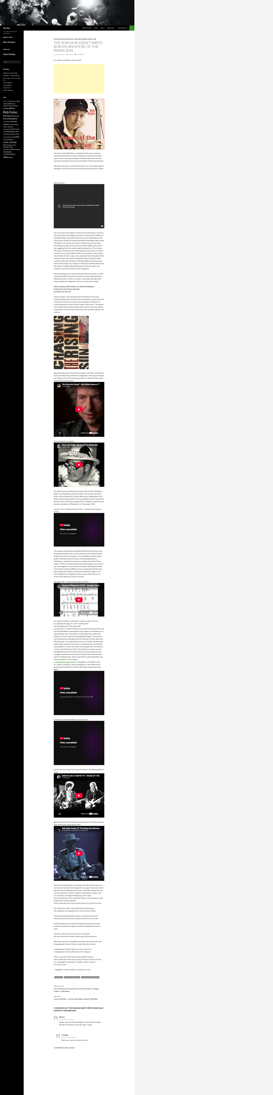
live (17, 136)
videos (11, 157)
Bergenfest (6, 105)
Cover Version (14, 124)
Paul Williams (7, 149)
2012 (11, 101)
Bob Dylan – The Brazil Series (11, 75)
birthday (6, 108)
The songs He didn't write (90, 977)
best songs (12, 105)
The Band (17, 149)
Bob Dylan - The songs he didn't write (79, 39)
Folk (4, 131)
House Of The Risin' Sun (72, 977)
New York (13, 145)
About (102, 28)
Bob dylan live (9, 116)
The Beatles (7, 152)
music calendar (10, 142)
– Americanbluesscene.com (64, 662)
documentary (7, 129)
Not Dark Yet (6, 88)
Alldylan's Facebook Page (10, 73)
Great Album (10, 131)
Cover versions (8, 127)
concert (14, 121)
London (5, 139)
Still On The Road (8, 90)
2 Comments (80, 54)
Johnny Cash (15, 134)
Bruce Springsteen (10, 119)
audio (9, 104)
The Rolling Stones (9, 154)
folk (94, 39)
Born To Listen (86, 28)
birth (16, 105)
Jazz (16, 131)
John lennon (6, 134)
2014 (18, 101)
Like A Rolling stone (8, 137)
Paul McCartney (8, 147)
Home (96, 28)
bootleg (17, 116)
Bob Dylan (110, 28)
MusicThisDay (9, 54)
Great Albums (122, 28)
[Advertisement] (79, 79)
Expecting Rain (7, 85)
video (6, 157)
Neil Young (6, 145)
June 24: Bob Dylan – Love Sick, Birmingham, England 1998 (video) (76, 998)
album (5, 104)
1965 (4, 101)
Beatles (14, 103)
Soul (12, 149)
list (15, 137)
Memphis (10, 139)
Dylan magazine (7, 82)
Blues (56, 39)
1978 (7, 101)
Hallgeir (70, 54)
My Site (6, 28)
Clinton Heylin (7, 121)
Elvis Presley (15, 129)
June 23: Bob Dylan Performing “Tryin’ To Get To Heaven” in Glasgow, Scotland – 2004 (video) (76, 988)
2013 (14, 101)
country (6, 124)
